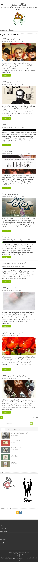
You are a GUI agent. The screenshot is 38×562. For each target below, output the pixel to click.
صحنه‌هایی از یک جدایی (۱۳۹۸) (12, 82)
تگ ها (20, 429)
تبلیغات (2, 534)
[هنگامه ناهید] (19, 18)
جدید (3, 429)
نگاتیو (25, 154)
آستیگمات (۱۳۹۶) (7, 125)
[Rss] (17, 512)
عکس (13, 335)
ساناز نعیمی (13, 553)
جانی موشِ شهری (16, 447)
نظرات (15, 429)
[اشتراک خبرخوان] (37, 34)
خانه (13, 30)
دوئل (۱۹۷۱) (6, 237)
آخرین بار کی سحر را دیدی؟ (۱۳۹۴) (14, 263)
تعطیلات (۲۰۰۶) (7, 151)
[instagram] (20, 512)
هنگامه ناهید (19, 4)
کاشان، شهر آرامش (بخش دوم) (12, 333)
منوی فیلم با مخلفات (17, 154)
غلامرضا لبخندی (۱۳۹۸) (9, 288)
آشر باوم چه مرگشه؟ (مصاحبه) (19, 433)
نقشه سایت (3, 539)
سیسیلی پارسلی (15, 440)
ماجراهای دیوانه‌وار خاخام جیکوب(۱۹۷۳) (15, 376)
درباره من (3, 528)
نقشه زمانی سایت (5, 536)
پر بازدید (8, 429)
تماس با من (3, 531)
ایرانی (14, 41)
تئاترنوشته (15, 290)
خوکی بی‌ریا (14, 462)
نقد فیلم (18, 41)
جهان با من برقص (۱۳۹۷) (10, 194)
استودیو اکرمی (13, 552)
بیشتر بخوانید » (6, 75)
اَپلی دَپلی (13, 454)
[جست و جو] (31, 423)
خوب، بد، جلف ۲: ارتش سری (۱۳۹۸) (14, 39)
